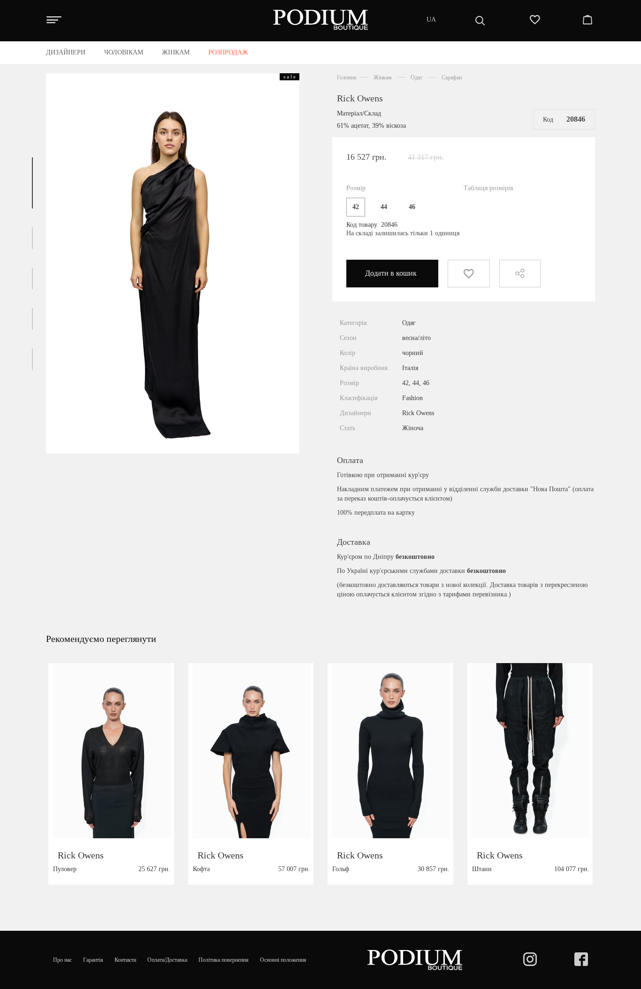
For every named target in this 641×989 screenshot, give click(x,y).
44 (384, 206)
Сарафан (452, 77)
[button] (32, 183)
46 (412, 206)
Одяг (417, 77)
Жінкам (383, 77)
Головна (346, 77)
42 (355, 206)
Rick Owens (360, 98)
